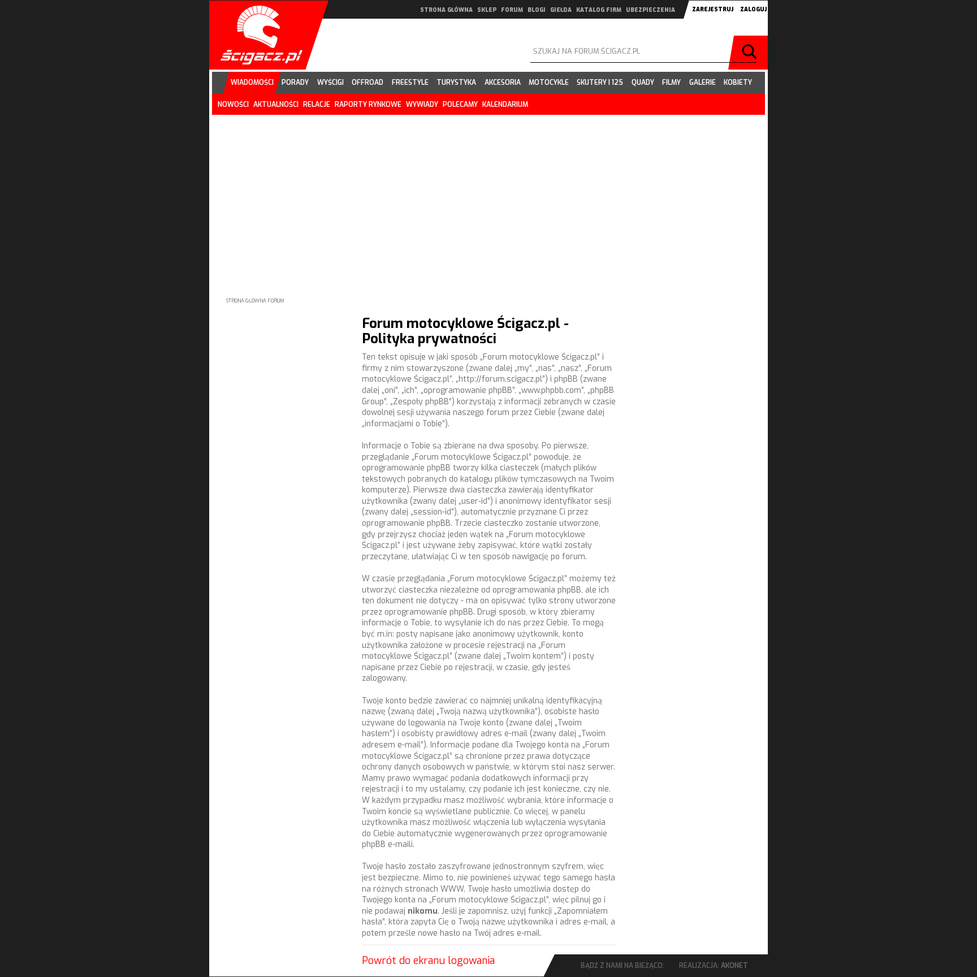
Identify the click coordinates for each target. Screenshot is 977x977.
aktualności (276, 104)
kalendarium (505, 104)
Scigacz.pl (257, 35)
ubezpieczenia (650, 10)
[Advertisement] (488, 197)
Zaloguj (753, 9)
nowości (233, 104)
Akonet (734, 965)
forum (512, 10)
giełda (561, 10)
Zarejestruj (712, 9)
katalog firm (598, 10)
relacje (316, 104)
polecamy (460, 104)
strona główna (446, 10)
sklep (486, 10)
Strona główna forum (255, 300)
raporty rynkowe (368, 104)
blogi (537, 10)
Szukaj (751, 53)
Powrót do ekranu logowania (428, 960)
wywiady (422, 104)
